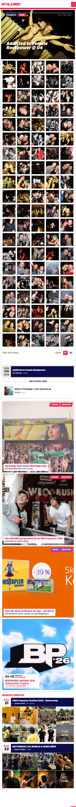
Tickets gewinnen (17, 686)
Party (22, 15)
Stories (55, 550)
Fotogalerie (11, 15)
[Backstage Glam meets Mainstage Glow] (38, 436)
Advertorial (66, 404)
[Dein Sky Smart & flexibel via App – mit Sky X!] (38, 581)
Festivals (54, 404)
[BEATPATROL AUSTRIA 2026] (38, 654)
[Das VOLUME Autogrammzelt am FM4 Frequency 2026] (38, 509)
